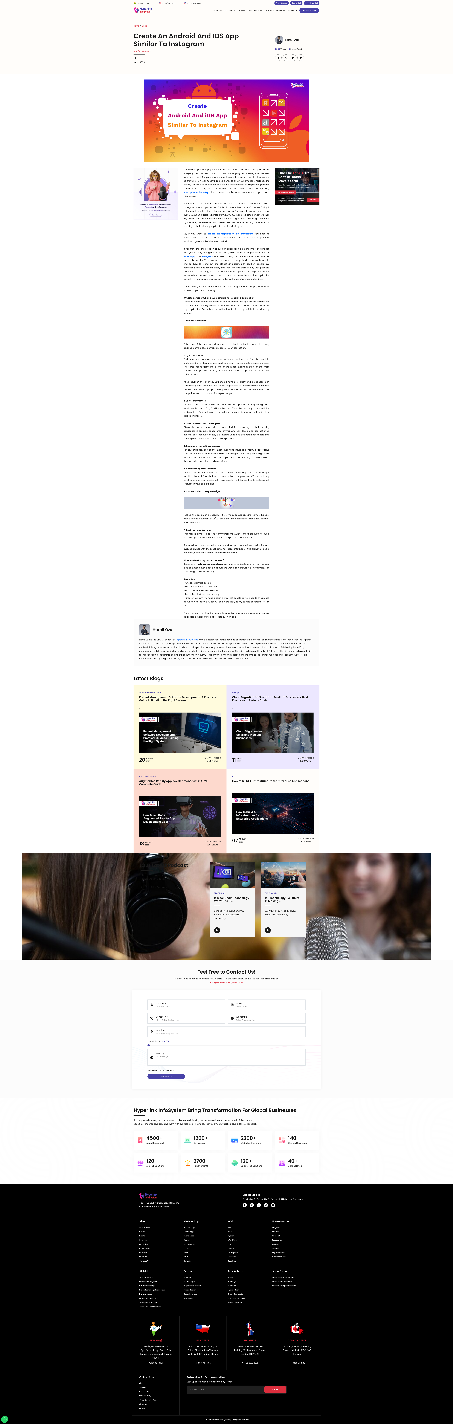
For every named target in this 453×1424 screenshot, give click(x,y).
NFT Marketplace (235, 1302)
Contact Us (293, 10)
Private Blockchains (236, 1298)
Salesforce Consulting (282, 1281)
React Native (189, 1244)
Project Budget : (154, 1041)
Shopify (275, 1231)
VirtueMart (276, 1248)
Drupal (230, 1244)
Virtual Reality (190, 1290)
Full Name (161, 1003)
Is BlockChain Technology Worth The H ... (231, 900)
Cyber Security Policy (148, 1400)
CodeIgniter (233, 1252)
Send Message (166, 1076)
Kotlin (186, 1248)
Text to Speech (146, 1277)
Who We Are (144, 1227)
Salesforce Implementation (284, 1285)
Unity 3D (187, 1277)
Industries (143, 1244)
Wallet (231, 1277)
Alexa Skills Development (150, 1306)
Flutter (186, 1240)
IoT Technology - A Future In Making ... (282, 900)
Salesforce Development (283, 1277)
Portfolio (143, 1252)
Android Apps (189, 1227)
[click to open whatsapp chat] (4, 1419)
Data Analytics (145, 1294)
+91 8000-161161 (156, 1363)
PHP (229, 1227)
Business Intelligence (148, 1281)
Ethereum (232, 1285)
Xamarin (187, 1261)
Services (143, 1240)
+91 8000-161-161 (143, 3)
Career (142, 1231)
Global (142, 1408)
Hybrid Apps (189, 1236)
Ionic (186, 1252)
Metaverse (188, 1298)
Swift (186, 1256)
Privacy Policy (145, 1396)
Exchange (232, 1281)
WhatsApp (241, 1016)
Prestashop (277, 1240)
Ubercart (276, 1236)
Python (231, 1236)
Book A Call (296, 3)
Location (160, 1030)
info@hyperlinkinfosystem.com (226, 982)
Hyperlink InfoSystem (187, 639)
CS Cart (275, 1244)
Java (230, 1231)
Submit (275, 1389)
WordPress (232, 1240)
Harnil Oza (292, 40)
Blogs (144, 26)
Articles (142, 1387)
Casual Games (190, 1294)
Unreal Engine (189, 1281)
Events (142, 1236)
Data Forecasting (147, 1285)
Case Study (270, 10)
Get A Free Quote (309, 10)
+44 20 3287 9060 (194, 3)
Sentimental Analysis (148, 1302)
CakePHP (232, 1256)
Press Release (281, 3)
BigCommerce (278, 1252)
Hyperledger (233, 1290)
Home (136, 26)
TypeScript (232, 1261)
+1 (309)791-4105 (168, 3)
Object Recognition (147, 1298)
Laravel (231, 1248)
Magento (276, 1227)
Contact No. (162, 1016)
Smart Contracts (235, 1294)
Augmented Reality (192, 1285)
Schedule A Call (312, 3)
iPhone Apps (189, 1231)
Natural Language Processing (152, 1290)
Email (239, 1003)
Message (160, 1053)
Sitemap (143, 1256)
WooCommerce (279, 1256)
